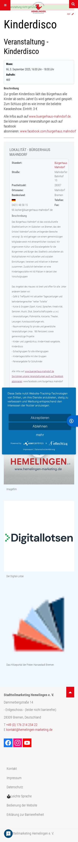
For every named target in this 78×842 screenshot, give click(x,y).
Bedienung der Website (22, 805)
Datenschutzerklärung (45, 449)
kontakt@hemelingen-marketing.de (29, 730)
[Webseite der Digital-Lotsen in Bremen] (39, 536)
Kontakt (12, 769)
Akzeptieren (40, 418)
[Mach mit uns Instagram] (18, 743)
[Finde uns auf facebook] (8, 743)
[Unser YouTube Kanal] (27, 743)
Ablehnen (40, 426)
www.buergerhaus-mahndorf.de (50, 116)
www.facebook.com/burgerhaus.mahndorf (48, 131)
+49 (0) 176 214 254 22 (21, 725)
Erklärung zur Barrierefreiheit (25, 815)
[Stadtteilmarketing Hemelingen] (39, 8)
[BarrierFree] (72, 421)
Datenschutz (15, 787)
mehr (40, 435)
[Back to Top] (70, 692)
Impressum (14, 778)
